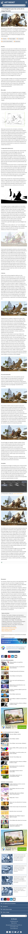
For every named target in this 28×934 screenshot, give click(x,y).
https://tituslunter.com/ (7, 630)
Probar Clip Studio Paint (14, 651)
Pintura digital (12, 38)
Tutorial (4, 38)
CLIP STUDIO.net (14, 928)
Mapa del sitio (14, 923)
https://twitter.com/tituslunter (8, 629)
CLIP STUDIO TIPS (14, 926)
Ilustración (17, 41)
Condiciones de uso (14, 921)
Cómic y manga (5, 912)
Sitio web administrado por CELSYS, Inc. (14, 925)
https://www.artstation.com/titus (9, 627)
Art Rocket (14, 919)
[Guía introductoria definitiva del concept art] (14, 643)
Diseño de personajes (7, 909)
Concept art (20, 38)
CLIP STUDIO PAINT (8, 41)
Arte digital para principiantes (9, 903)
